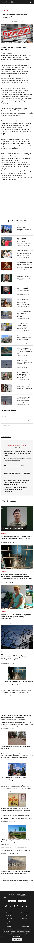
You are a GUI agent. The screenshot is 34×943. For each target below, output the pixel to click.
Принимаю (17, 939)
